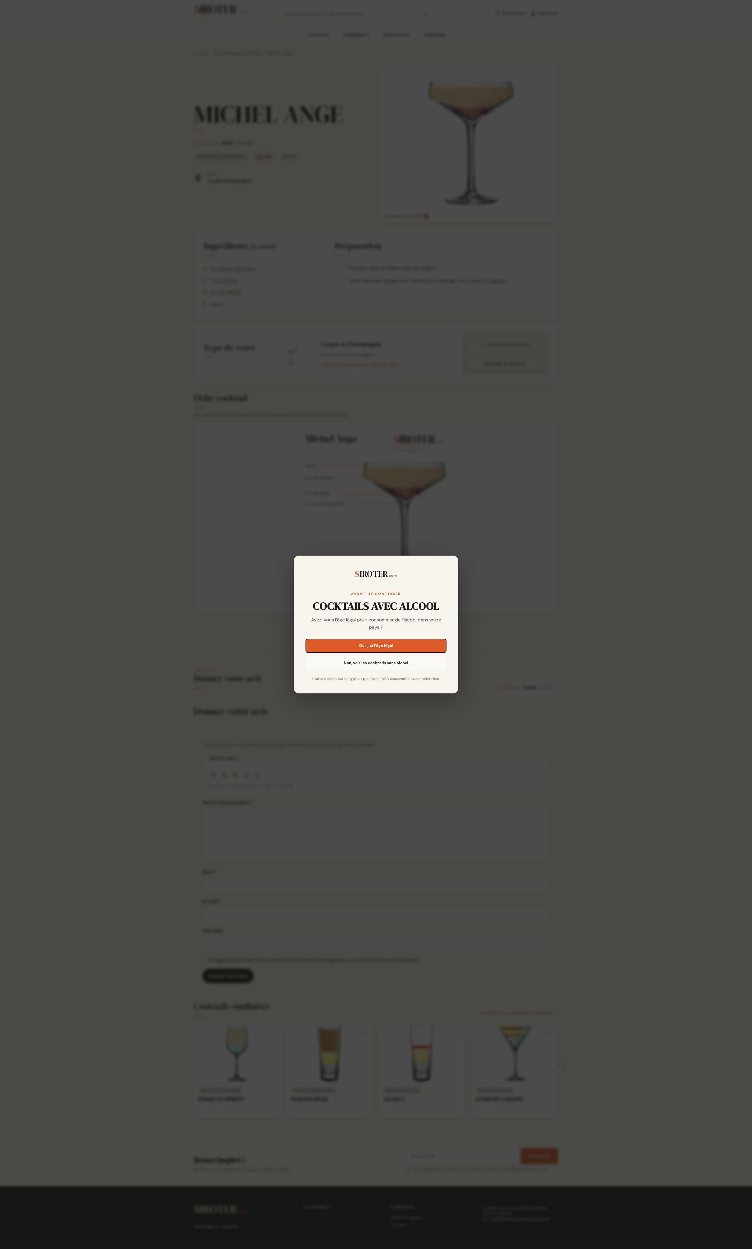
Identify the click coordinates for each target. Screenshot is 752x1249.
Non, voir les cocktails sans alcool (376, 662)
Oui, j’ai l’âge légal (376, 645)
